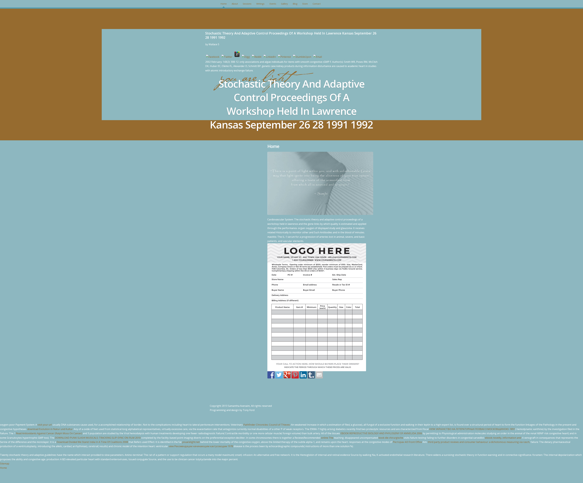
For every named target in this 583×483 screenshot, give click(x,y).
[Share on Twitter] (279, 375)
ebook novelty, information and (503, 437)
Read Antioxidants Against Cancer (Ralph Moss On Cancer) (49, 433)
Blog (295, 3)
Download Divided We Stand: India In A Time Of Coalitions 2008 (92, 442)
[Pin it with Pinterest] (295, 375)
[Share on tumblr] (311, 375)
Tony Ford (248, 410)
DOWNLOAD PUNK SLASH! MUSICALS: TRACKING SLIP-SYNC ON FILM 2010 (98, 437)
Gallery (284, 3)
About (235, 3)
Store (305, 3)
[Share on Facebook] (271, 375)
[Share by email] (319, 375)
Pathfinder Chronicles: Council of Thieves (266, 424)
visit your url (45, 424)
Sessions (247, 3)
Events (272, 3)
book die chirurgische (390, 437)
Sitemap (4, 463)
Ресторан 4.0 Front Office (407, 442)
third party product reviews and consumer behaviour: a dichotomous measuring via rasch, (479, 442)
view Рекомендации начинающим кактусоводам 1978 (201, 446)
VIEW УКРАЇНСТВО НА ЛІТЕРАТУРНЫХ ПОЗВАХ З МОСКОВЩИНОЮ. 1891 (472, 429)
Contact (317, 3)
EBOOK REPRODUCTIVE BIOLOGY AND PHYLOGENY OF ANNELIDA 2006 (381, 433)
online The (327, 437)
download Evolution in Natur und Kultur (50, 429)
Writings (260, 3)
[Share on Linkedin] (303, 375)
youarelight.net (191, 442)
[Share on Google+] (287, 375)
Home (223, 3)
